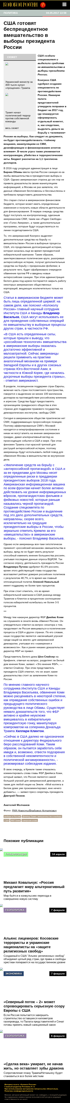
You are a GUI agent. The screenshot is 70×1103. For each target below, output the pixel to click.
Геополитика (15, 910)
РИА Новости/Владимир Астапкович (34, 810)
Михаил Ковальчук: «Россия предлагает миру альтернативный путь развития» (34, 887)
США (6, 820)
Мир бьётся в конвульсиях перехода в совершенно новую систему (27, 897)
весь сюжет (12, 128)
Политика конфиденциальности (18, 1091)
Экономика (13, 973)
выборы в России (12, 816)
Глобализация (15, 854)
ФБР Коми (15, 820)
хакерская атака (29, 820)
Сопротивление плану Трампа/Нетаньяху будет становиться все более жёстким (33, 1074)
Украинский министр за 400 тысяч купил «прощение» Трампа (19, 84)
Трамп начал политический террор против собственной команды (18, 117)
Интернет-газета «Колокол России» (20, 1084)
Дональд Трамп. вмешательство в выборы (41, 816)
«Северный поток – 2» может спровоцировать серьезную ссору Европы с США (34, 1006)
